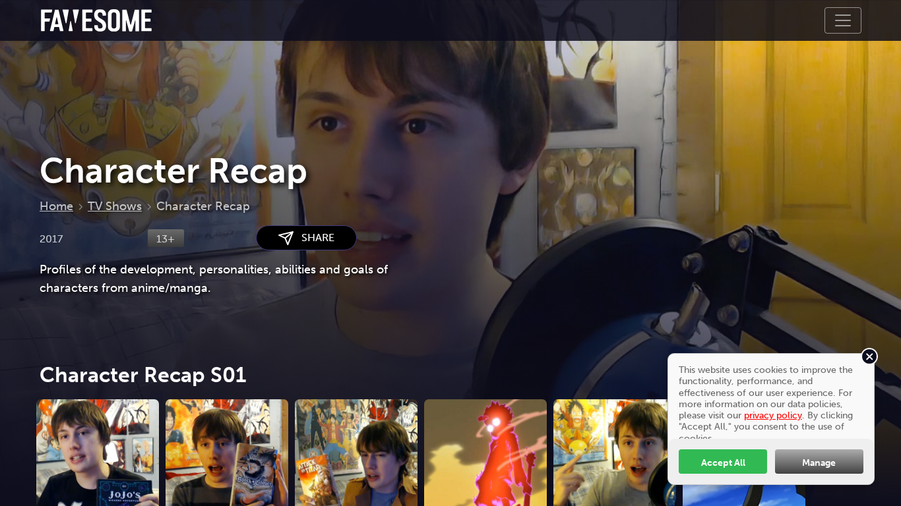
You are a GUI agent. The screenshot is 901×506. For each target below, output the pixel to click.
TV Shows (115, 206)
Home (56, 206)
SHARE (314, 237)
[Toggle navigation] (842, 20)
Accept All (723, 462)
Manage (819, 462)
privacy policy (773, 415)
